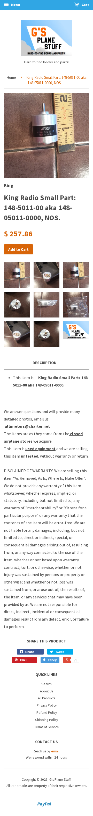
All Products (46, 698)
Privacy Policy (47, 705)
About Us (46, 691)
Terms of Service (46, 727)
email (55, 751)
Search (46, 684)
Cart (85, 4)
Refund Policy (46, 712)
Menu (15, 4)
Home (11, 77)
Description (45, 362)
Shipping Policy (46, 720)
